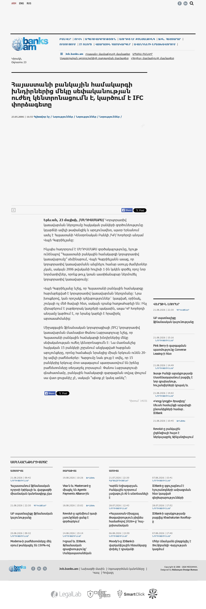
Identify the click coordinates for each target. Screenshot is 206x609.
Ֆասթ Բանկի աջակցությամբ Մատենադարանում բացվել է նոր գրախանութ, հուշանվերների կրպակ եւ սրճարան (173, 381)
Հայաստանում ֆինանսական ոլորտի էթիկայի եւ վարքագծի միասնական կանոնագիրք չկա (31, 489)
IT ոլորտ (85, 44)
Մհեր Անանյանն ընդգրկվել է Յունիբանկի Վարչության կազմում (171, 545)
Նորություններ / (64, 116)
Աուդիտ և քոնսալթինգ (137, 39)
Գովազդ (108, 572)
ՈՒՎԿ (78, 39)
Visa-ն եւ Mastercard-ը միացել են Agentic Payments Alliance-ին (77, 489)
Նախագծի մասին (93, 568)
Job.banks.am (74, 53)
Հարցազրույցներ (118, 480)
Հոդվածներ (183, 310)
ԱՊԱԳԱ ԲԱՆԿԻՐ (143, 53)
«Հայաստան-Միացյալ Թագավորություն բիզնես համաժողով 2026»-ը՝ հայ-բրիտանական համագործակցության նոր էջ (128, 521)
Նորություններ (164, 340)
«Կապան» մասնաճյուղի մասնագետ (107, 53)
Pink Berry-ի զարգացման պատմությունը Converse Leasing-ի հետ (169, 349)
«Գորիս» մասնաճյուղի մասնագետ (152, 58)
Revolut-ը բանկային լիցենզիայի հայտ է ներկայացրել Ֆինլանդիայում (173, 432)
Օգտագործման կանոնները (126, 568)
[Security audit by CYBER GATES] (99, 594)
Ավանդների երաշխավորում (154, 44)
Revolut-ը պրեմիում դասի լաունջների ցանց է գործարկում (80, 517)
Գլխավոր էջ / (43, 116)
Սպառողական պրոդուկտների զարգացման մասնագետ (94, 58)
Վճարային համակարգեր (113, 44)
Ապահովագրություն (100, 39)
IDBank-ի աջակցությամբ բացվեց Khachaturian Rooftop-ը (172, 517)
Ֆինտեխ (181, 421)
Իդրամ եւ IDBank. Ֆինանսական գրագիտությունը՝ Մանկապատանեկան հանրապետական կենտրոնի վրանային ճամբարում (77, 553)
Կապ (96, 572)
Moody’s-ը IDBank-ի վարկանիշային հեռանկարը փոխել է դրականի (128, 545)
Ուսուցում (68, 44)
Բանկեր (65, 39)
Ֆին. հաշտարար (169, 39)
